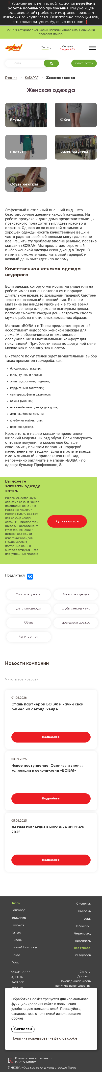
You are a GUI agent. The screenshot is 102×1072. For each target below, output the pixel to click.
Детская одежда (28, 608)
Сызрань (84, 911)
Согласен (23, 1029)
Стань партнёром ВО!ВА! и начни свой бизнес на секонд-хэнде (47, 706)
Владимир (18, 917)
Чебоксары (83, 926)
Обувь (28, 622)
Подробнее (51, 737)
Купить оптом (84, 63)
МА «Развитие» (25, 1061)
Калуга (16, 932)
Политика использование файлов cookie (44, 1039)
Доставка (84, 976)
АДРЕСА (17, 977)
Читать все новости (21, 679)
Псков (15, 962)
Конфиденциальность (75, 981)
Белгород (18, 910)
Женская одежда (76, 594)
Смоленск (83, 903)
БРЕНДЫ (17, 987)
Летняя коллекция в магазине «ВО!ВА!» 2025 (47, 829)
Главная (11, 78)
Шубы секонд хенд (75, 608)
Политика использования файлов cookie (73, 987)
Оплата (85, 971)
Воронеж (18, 925)
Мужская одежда (28, 594)
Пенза (15, 955)
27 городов (83, 955)
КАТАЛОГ (31, 78)
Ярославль (83, 941)
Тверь (86, 918)
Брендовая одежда (75, 622)
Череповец (82, 933)
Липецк (16, 940)
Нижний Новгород (24, 947)
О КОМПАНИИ (20, 972)
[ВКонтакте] (30, 577)
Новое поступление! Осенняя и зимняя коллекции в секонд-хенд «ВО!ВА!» (47, 768)
